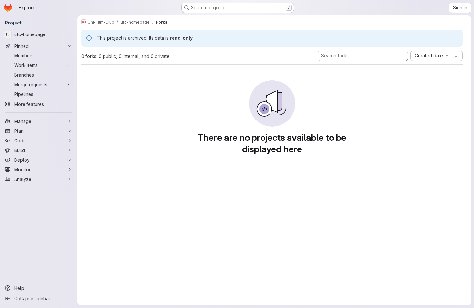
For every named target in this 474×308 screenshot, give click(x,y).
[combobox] (431, 56)
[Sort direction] (457, 56)
